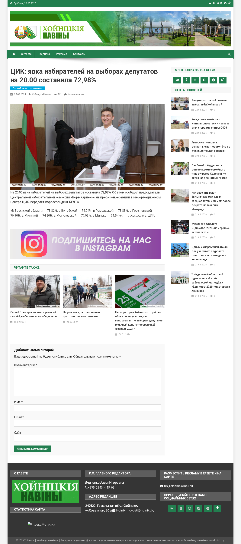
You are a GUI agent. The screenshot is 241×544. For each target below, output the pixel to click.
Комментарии (76, 94)
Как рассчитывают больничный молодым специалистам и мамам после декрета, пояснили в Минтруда (211, 201)
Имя (18, 402)
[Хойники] (45, 491)
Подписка (44, 53)
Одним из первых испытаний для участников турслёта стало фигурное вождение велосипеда (209, 253)
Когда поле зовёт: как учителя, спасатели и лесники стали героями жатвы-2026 (210, 123)
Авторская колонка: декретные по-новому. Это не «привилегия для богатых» (210, 146)
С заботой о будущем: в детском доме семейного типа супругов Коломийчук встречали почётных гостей (209, 171)
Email (19, 417)
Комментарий (25, 365)
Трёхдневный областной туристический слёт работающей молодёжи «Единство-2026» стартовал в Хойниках (210, 282)
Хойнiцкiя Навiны (42, 94)
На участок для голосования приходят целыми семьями (81, 314)
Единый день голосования (28, 88)
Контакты (79, 53)
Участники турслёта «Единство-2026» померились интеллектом (210, 228)
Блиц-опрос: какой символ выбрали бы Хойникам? (209, 102)
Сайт (17, 432)
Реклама (61, 53)
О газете (26, 53)
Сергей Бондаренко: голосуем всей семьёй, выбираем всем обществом (33, 314)
